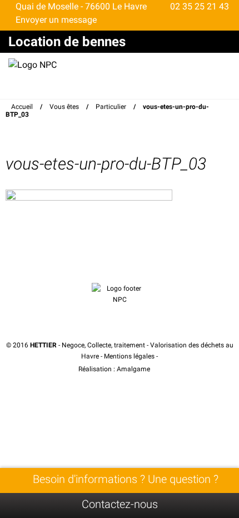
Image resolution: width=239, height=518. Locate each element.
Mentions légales (129, 356)
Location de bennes (67, 41)
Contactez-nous (120, 504)
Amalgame (134, 369)
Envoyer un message (55, 19)
